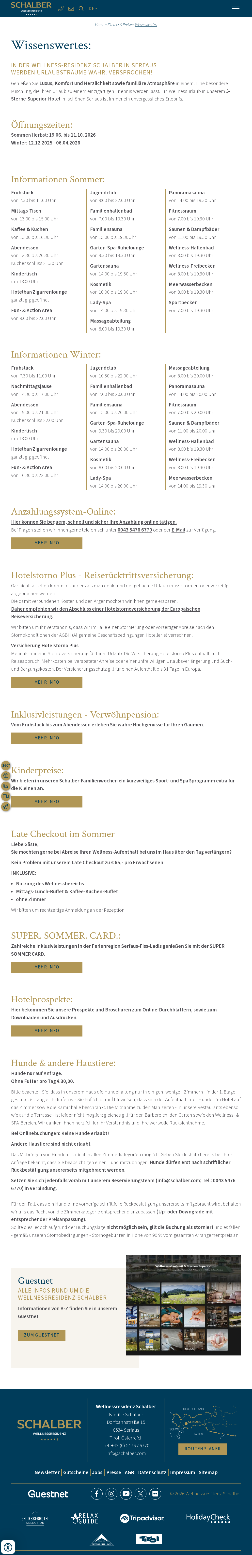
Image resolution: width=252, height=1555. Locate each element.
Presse (113, 1472)
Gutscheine (75, 1472)
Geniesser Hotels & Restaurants (35, 1518)
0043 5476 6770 (135, 529)
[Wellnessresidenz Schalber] (31, 8)
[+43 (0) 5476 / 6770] (61, 8)
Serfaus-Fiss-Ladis (102, 1539)
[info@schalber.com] (71, 8)
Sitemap (208, 1472)
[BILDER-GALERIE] (5, 786)
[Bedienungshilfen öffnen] (8, 1547)
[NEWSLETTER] (5, 806)
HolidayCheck (208, 1518)
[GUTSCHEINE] (5, 775)
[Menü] (235, 8)
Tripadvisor (142, 1518)
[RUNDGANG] (5, 765)
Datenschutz (152, 1472)
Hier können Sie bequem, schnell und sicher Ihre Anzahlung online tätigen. (94, 521)
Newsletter (47, 1472)
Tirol (149, 1539)
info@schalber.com (126, 1453)
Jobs (97, 1472)
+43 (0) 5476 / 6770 (130, 1445)
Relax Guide (84, 1518)
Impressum (182, 1472)
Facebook (97, 1494)
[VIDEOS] (5, 796)
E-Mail (178, 529)
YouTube (126, 1494)
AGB (129, 1472)
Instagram (111, 1494)
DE (91, 8)
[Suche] (81, 8)
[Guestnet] (48, 1494)
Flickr (155, 1494)
